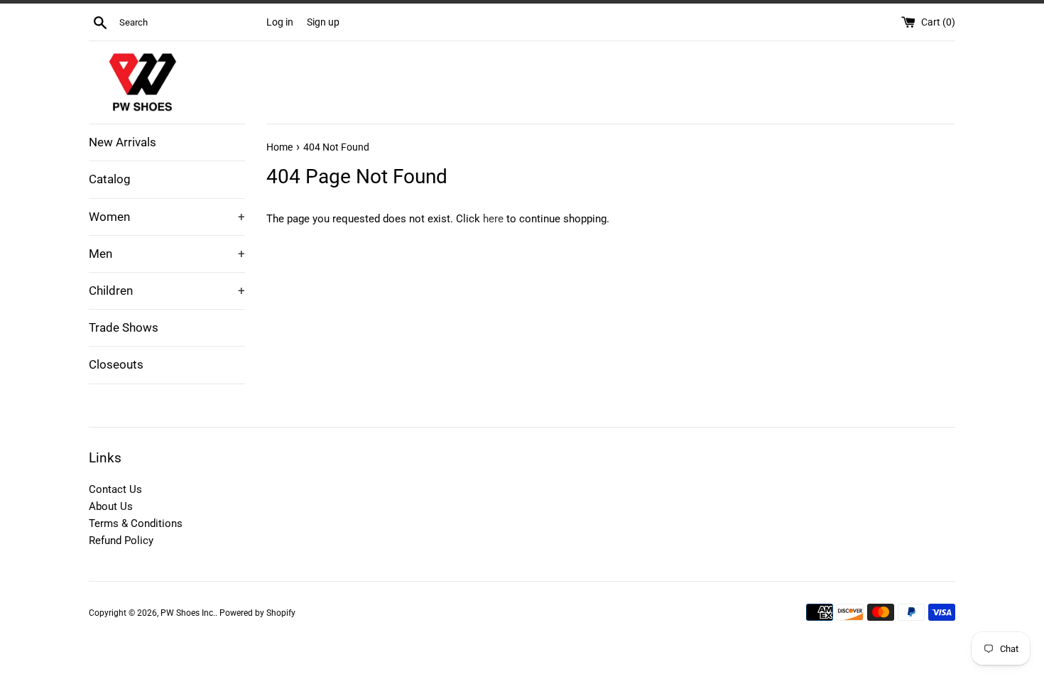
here (493, 218)
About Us (111, 506)
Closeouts (116, 364)
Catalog (110, 179)
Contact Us (115, 489)
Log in (279, 22)
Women (167, 217)
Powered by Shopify (257, 613)
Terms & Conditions (136, 523)
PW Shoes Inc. (188, 613)
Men (167, 253)
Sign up (323, 22)
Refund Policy (121, 540)
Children (167, 290)
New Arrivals (122, 142)
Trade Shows (123, 327)
